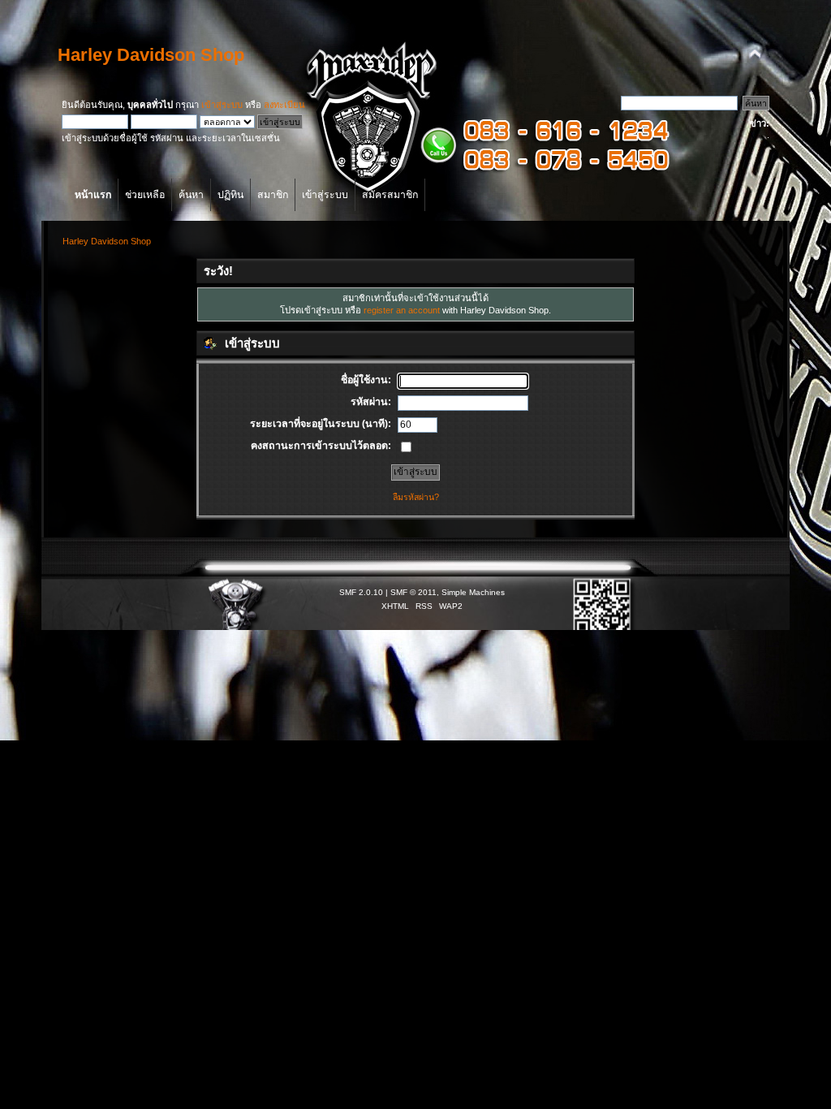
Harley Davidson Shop (151, 55)
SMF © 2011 (413, 592)
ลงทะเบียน (284, 105)
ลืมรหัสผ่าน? (416, 497)
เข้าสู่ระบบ (222, 105)
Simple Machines (473, 592)
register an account (402, 310)
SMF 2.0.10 (361, 592)
